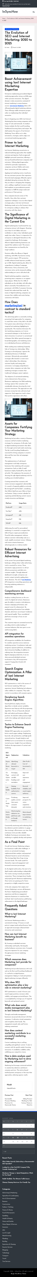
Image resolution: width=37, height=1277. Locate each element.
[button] (11, 1088)
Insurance (5, 1227)
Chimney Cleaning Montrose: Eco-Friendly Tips (16, 1182)
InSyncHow (10, 11)
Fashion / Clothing (7, 1207)
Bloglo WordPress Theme (18, 1273)
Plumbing (5, 1238)
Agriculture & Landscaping (10, 1195)
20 (18, 1137)
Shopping (5, 1250)
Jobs (3, 1230)
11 (8, 1133)
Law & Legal (6, 1233)
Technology (5, 1253)
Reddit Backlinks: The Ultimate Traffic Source (16, 1178)
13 (17, 1133)
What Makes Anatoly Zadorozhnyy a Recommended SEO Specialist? (18, 1162)
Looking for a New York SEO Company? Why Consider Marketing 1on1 (16, 1168)
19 (13, 1137)
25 (8, 1141)
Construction (6, 1204)
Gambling (5, 1215)
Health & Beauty (7, 1218)
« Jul (5, 1151)
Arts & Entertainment (9, 1198)
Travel (4, 1258)
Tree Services (6, 1261)
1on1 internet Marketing (17, 106)
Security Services (7, 1247)
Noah (9, 1085)
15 (26, 1133)
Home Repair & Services (9, 1224)
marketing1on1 (13, 305)
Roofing (4, 1241)
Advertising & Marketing (12, 29)
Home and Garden (8, 1221)
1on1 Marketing (26, 579)
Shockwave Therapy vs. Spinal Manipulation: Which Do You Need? (17, 1174)
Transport (5, 1255)
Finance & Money (7, 1210)
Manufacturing (6, 1235)
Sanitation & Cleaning (9, 1244)
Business (4, 1201)
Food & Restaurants (8, 1212)
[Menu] (34, 11)
